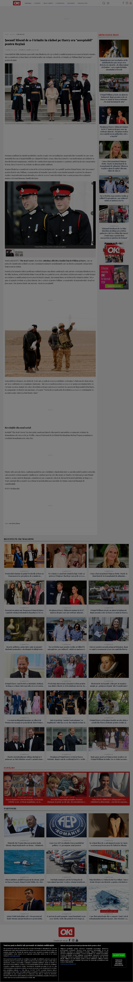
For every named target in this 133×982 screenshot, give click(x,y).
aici (20, 970)
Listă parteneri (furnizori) (68, 964)
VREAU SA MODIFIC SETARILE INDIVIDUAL (118, 962)
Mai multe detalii (15, 956)
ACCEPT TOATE (118, 955)
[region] (66, 962)
